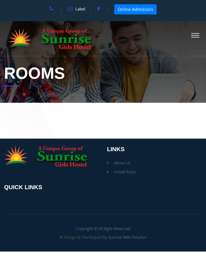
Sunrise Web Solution (127, 237)
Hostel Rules (125, 171)
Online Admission (135, 9)
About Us (122, 162)
